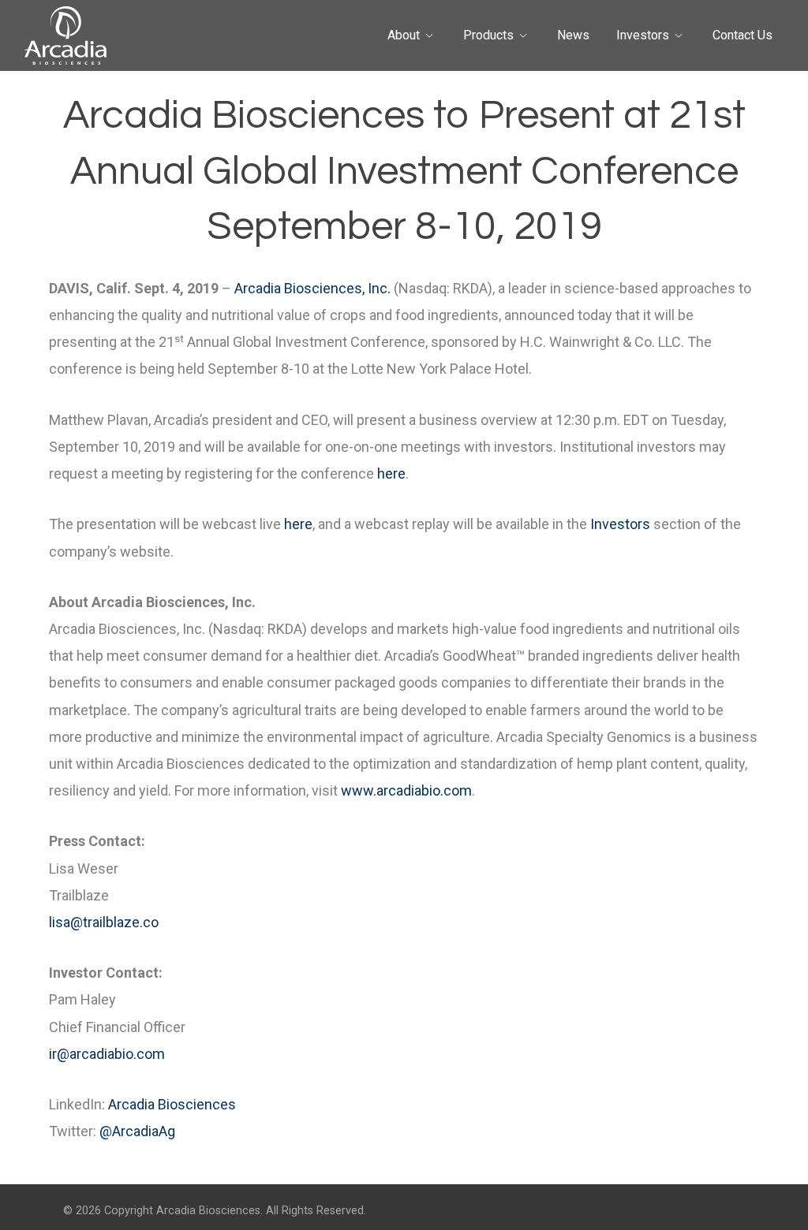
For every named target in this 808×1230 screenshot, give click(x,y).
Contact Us (742, 35)
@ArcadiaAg (137, 1131)
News (573, 35)
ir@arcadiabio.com (107, 1054)
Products (488, 35)
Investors (642, 35)
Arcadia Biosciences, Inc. (312, 288)
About (403, 35)
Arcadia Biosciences (172, 1104)
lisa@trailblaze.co (104, 922)
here (391, 473)
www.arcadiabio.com (406, 790)
